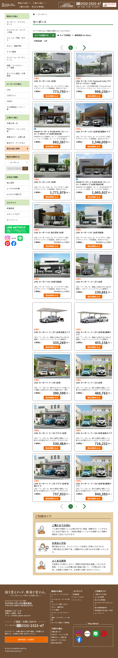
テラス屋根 (11, 51)
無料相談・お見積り (26, 639)
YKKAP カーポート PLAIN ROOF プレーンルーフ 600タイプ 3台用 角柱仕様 (93, 183)
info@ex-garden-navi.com (20, 615)
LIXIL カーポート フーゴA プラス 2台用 (50, 433)
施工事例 (10, 182)
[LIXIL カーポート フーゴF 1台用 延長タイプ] (52, 316)
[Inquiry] (109, 5)
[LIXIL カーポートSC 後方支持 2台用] (52, 216)
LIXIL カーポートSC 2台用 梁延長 (89, 232)
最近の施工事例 (13, 148)
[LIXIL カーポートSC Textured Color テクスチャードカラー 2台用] (94, 65)
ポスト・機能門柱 (14, 45)
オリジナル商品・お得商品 (16, 74)
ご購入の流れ (24, 6)
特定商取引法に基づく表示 (104, 610)
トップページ (99, 613)
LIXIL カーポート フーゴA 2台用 (89, 382)
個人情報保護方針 (101, 607)
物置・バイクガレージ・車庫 (15, 66)
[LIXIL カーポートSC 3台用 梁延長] (52, 265)
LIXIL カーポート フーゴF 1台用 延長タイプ (52, 332)
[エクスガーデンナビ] (8, 4)
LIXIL (9, 89)
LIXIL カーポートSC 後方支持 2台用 (48, 232)
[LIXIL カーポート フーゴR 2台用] (52, 366)
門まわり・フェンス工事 (16, 130)
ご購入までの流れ (101, 594)
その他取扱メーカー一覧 (16, 108)
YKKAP (9, 101)
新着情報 (10, 208)
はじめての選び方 (14, 194)
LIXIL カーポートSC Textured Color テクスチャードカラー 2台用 (93, 82)
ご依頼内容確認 (66, 5)
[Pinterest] (7, 243)
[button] (42, 35)
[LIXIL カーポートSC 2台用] (52, 65)
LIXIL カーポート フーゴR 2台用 (47, 382)
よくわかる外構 (13, 188)
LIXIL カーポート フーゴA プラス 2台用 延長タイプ (51, 484)
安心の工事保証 (38, 6)
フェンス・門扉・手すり (16, 38)
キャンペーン (12, 219)
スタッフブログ (13, 214)
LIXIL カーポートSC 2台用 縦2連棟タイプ (93, 131)
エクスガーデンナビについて (104, 604)
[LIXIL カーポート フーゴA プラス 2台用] (52, 417)
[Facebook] (13, 243)
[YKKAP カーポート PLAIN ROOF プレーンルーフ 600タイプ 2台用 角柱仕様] (52, 115)
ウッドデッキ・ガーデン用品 (16, 30)
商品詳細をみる (52, 96)
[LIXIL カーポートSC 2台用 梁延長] (94, 216)
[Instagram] (7, 238)
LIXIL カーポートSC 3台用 (45, 182)
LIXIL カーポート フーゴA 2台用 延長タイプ (94, 433)
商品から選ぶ (23, 3)
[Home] (34, 14)
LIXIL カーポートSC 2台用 (45, 81)
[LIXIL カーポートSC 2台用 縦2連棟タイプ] (94, 115)
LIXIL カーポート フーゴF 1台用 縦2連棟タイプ (93, 333)
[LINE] (20, 238)
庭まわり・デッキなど (16, 142)
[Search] (25, 168)
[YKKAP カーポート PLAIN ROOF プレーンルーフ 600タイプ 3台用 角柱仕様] (94, 166)
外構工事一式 (12, 123)
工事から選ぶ (38, 3)
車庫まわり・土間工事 (16, 137)
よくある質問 (99, 597)
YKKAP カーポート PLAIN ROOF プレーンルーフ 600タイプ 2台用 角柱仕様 (51, 132)
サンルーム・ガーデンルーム (16, 58)
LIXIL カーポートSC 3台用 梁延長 (48, 281)
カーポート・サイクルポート (16, 22)
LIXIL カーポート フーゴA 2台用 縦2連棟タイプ (93, 484)
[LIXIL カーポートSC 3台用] (52, 166)
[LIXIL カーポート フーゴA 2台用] (94, 366)
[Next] (84, 47)
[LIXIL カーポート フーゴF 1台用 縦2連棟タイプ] (94, 316)
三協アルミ (11, 95)
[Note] (13, 238)
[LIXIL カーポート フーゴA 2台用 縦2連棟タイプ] (94, 467)
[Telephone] (88, 5)
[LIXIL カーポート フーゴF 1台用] (94, 265)
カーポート (42, 14)
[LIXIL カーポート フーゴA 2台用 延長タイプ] (94, 417)
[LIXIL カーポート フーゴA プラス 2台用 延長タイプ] (52, 467)
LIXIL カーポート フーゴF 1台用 (89, 281)
